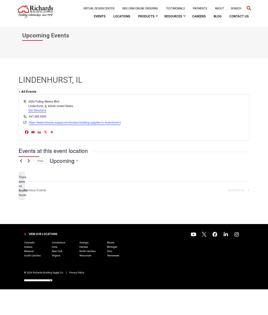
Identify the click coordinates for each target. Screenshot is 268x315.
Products (146, 16)
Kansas (83, 246)
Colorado (29, 242)
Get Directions (37, 110)
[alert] (22, 186)
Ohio (109, 251)
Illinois (110, 242)
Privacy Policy (76, 272)
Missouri (29, 251)
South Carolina (32, 255)
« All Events (27, 91)
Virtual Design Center (99, 8)
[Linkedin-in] (228, 237)
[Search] (249, 8)
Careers (199, 16)
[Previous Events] (21, 160)
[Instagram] (239, 237)
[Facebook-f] (217, 237)
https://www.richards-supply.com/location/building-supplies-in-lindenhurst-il (75, 122)
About (219, 8)
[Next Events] (28, 160)
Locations (121, 16)
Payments (200, 8)
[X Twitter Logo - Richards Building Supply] (206, 237)
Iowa (54, 246)
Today (40, 160)
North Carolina (87, 251)
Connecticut (58, 242)
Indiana (28, 246)
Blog (218, 16)
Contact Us (239, 16)
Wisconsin (85, 255)
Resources (173, 16)
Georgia (83, 242)
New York (57, 251)
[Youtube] (196, 237)
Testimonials (175, 8)
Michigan (112, 246)
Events (100, 16)
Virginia (56, 255)
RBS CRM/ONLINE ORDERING (140, 8)
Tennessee (113, 255)
